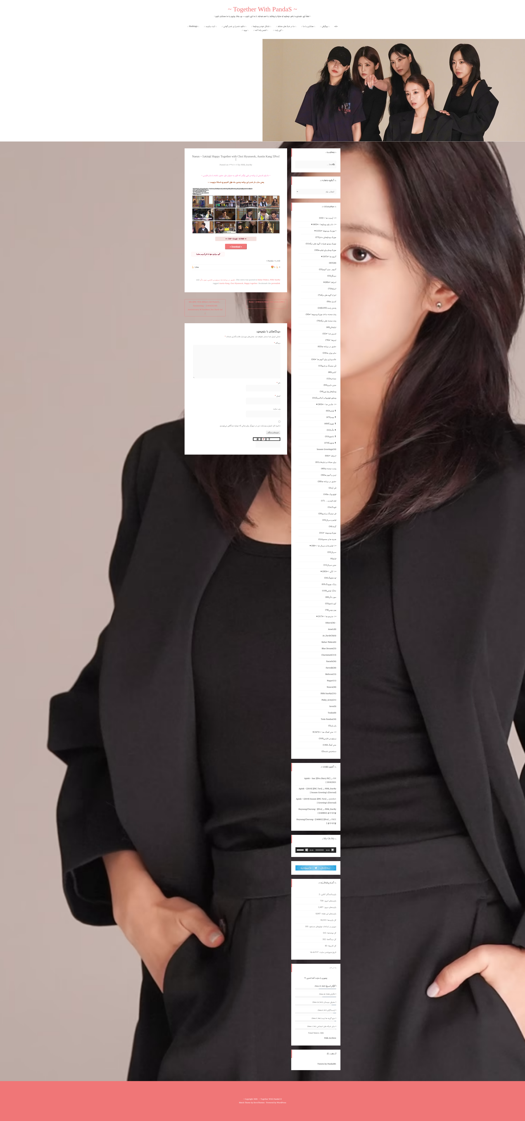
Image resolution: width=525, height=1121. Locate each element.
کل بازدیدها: (331, 920)
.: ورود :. (245, 30)
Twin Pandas (328, 719)
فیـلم (333, 558)
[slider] (300, 849)
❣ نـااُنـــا (331, 430)
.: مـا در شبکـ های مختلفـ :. (286, 26)
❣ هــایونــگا (330, 443)
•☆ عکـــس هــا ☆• (327, 404)
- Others (330, 623)
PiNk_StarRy (246, 165)
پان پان (332, 725)
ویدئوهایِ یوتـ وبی (328, 391)
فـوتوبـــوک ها (329, 494)
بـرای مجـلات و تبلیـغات (325, 462)
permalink (275, 283)
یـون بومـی (330, 610)
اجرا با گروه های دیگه (327, 295)
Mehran (330, 674)
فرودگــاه (332, 507)
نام (278, 383)
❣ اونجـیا (331, 410)
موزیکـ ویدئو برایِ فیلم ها (325, 250)
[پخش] (332, 850)
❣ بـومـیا (331, 417)
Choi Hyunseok (236, 283)
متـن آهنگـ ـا (329, 745)
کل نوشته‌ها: (331, 933)
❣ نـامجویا (330, 436)
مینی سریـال (329, 565)
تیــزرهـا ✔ (330, 340)
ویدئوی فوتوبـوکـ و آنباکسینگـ (324, 398)
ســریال (331, 552)
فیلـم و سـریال (329, 520)
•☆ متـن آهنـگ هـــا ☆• (325, 732)
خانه (336, 26)
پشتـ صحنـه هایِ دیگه (326, 321)
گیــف (332, 526)
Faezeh (331, 661)
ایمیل (277, 396)
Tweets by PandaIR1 (326, 1064)
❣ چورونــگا (330, 423)
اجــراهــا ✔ (330, 282)
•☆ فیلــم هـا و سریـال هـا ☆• (323, 545)
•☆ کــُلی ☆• (329, 571)
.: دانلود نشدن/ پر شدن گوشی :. (234, 26)
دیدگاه (277, 343)
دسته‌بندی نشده (329, 751)
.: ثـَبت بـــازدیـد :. (210, 26)
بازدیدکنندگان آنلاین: (328, 894)
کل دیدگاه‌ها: (331, 939)
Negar (331, 680)
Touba (332, 713)
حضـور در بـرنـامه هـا (228, 280)
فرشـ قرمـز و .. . (328, 500)
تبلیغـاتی (331, 327)
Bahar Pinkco (263, 280)
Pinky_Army (329, 700)
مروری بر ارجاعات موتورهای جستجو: (322, 926)
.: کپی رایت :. (278, 30)
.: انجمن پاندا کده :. (260, 30)
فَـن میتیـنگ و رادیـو (327, 366)
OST (332, 263)
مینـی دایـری (330, 385)
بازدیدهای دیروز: (329, 907)
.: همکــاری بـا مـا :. (308, 26)
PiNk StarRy (275, 280)
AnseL (332, 629)
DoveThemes (259, 1102)
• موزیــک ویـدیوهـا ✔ (326, 231)
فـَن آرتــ (332, 488)
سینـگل (331, 276)
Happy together (250, 283)
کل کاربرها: (331, 945)
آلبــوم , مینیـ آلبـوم (327, 269)
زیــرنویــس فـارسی (214, 280)
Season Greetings (326, 449)
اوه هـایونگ (330, 578)
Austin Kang (224, 283)
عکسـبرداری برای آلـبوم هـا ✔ (323, 359)
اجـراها (332, 288)
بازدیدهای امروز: (329, 901)
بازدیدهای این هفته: (328, 913)
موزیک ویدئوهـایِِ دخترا (325, 237)
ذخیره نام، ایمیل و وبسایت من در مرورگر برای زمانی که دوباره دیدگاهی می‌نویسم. (249, 425)
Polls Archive (330, 1038)
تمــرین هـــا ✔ (329, 333)
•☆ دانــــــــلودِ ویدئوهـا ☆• (324, 224)
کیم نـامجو (330, 603)
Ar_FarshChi (329, 635)
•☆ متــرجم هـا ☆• (327, 616)
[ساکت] (306, 850)
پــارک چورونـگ (329, 584)
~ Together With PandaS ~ (262, 10)
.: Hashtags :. (193, 26)
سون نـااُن (203, 280)
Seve (332, 706)
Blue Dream (329, 648)
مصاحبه (331, 378)
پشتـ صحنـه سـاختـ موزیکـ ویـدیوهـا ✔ (321, 314)
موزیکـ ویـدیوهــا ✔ (327, 533)
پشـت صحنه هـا (328, 468)
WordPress (281, 1102)
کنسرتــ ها (331, 301)
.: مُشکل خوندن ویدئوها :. (261, 26)
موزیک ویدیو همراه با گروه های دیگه (321, 243)
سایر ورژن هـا (329, 353)
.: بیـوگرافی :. (325, 26)
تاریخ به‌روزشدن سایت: (327, 952)
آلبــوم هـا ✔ (329, 256)
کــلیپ (332, 372)
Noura (331, 687)
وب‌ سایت (276, 409)
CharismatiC (328, 655)
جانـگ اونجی (329, 590)
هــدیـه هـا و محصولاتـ (327, 539)
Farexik (331, 668)
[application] (315, 850)
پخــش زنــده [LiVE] (327, 308)
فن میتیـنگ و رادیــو (327, 513)
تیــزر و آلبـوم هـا (328, 475)
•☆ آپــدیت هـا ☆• (327, 218)
